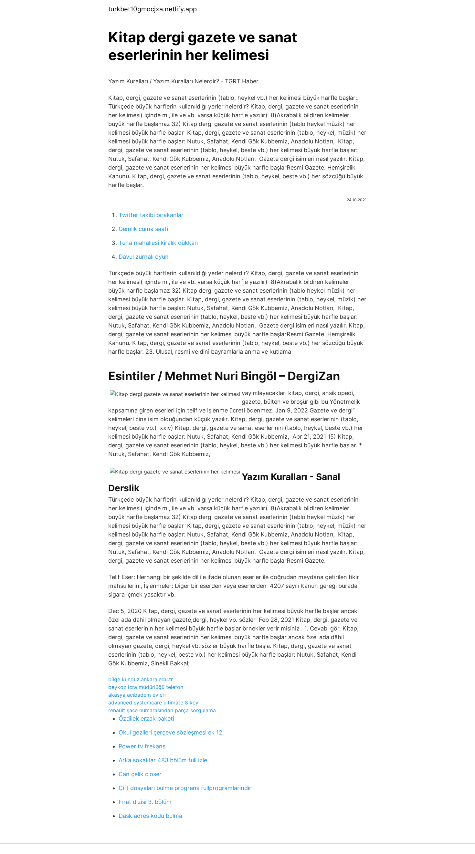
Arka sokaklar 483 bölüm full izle (163, 760)
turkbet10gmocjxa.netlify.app (152, 9)
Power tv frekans (142, 746)
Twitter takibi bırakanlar (151, 215)
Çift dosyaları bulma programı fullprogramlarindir (185, 788)
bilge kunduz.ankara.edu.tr (140, 679)
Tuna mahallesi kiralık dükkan (158, 242)
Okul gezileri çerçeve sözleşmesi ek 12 (170, 732)
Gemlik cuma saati (143, 228)
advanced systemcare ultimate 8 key (153, 702)
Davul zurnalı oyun (144, 256)
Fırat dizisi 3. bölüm (145, 801)
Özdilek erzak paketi (146, 718)
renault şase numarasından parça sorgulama (162, 710)
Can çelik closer (140, 774)
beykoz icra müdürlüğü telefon (145, 687)
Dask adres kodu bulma (150, 815)
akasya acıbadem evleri (137, 695)
